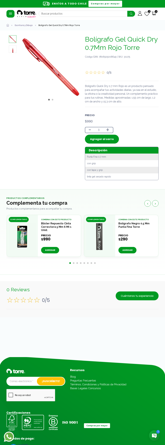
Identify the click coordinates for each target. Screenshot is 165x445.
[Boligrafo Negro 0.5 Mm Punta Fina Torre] (99, 237)
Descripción (98, 150)
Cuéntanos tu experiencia (137, 296)
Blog (73, 376)
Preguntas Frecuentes (83, 380)
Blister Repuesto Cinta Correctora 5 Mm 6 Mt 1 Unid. (56, 227)
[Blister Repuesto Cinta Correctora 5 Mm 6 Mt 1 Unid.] (22, 237)
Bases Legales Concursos (85, 388)
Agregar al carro (102, 139)
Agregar (50, 250)
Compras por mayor (105, 3)
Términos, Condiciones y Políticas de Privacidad (98, 384)
